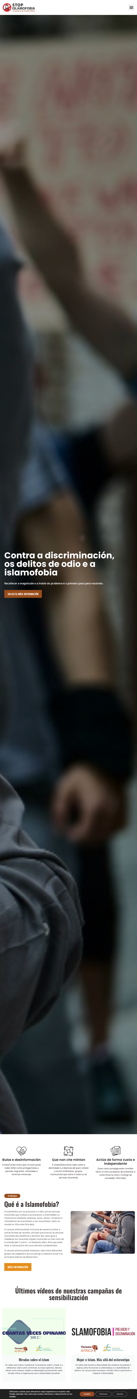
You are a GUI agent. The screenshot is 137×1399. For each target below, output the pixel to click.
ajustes (12, 1396)
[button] (131, 8)
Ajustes (120, 1394)
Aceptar (87, 1394)
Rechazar (104, 1394)
